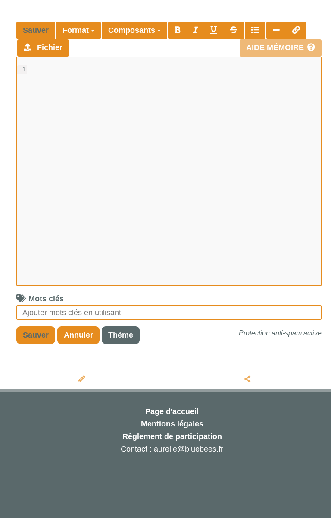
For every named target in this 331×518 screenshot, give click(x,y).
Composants (132, 30)
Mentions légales (172, 424)
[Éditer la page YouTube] (83, 379)
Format (76, 30)
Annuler (78, 335)
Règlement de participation (172, 436)
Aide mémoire (275, 47)
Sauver (36, 30)
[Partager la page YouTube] (248, 379)
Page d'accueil (172, 411)
